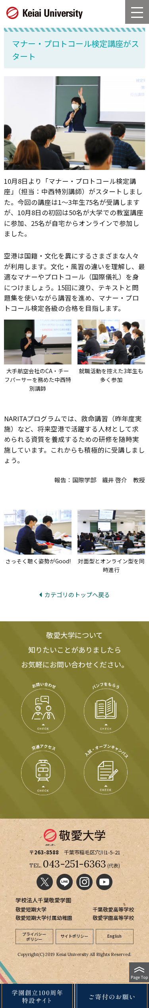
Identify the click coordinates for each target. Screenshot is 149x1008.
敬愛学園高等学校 (113, 917)
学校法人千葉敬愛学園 (43, 900)
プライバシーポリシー (34, 936)
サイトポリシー (74, 936)
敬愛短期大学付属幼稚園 (43, 917)
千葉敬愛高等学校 (113, 909)
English (114, 936)
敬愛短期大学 (30, 909)
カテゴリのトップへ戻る (77, 594)
